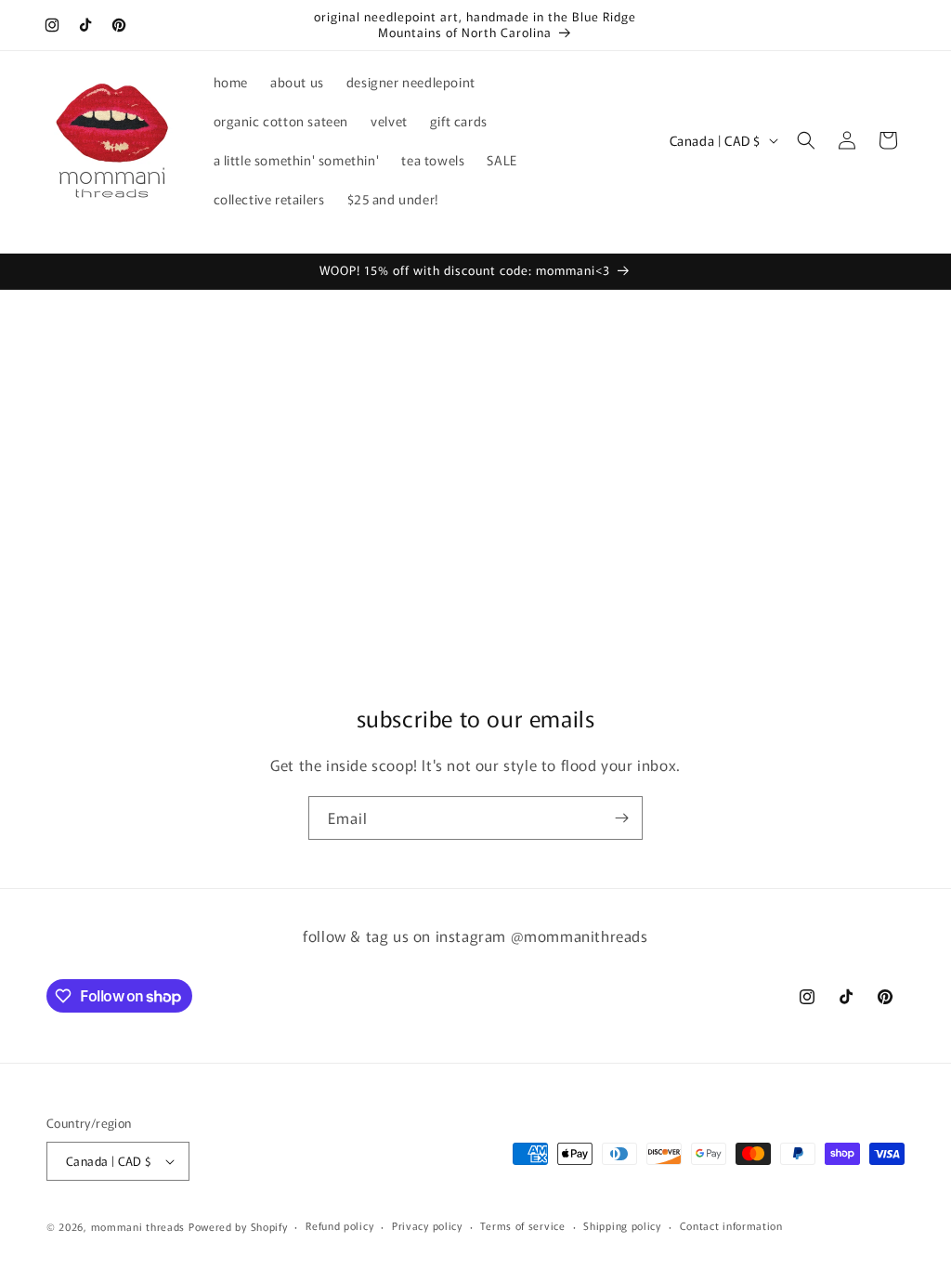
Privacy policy (427, 1225)
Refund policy (339, 1225)
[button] (806, 140)
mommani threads (138, 1226)
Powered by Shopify (238, 1226)
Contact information (731, 1225)
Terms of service (522, 1225)
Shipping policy (622, 1225)
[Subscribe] (621, 818)
